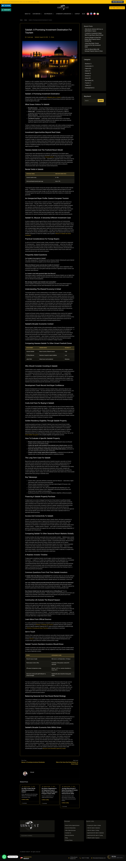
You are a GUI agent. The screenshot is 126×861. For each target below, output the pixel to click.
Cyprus (87, 68)
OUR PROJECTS (48, 13)
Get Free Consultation (117, 7)
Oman (25, 20)
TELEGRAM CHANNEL (26, 835)
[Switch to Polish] (94, 14)
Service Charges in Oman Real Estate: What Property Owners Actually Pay (93, 39)
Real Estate (88, 80)
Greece (87, 75)
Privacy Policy (68, 840)
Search (101, 100)
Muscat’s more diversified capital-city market (54, 748)
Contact (77, 13)
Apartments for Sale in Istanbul (95, 833)
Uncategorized (89, 87)
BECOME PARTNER (118, 2)
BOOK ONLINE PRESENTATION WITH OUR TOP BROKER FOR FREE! (20, 2)
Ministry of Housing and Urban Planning (37, 628)
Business (87, 63)
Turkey (87, 85)
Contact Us (68, 833)
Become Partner (69, 835)
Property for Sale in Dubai (94, 825)
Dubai (86, 71)
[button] (4, 857)
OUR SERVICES (36, 13)
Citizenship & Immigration (63, 13)
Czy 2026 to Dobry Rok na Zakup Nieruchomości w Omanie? (28, 790)
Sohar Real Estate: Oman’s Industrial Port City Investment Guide (93, 45)
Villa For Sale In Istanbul (93, 828)
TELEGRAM (7, 5)
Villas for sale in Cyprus (93, 837)
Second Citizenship (70, 828)
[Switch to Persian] (98, 14)
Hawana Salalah (49, 157)
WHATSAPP (7, 9)
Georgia (87, 73)
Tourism (87, 83)
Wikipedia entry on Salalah (54, 97)
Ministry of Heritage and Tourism (44, 624)
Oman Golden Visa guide (31, 434)
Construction (88, 66)
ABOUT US (27, 13)
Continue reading (25, 799)
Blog (83, 13)
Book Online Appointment (72, 825)
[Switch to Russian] (91, 14)
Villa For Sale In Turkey (93, 830)
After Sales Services (70, 830)
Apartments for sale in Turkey (95, 835)
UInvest (31, 638)
